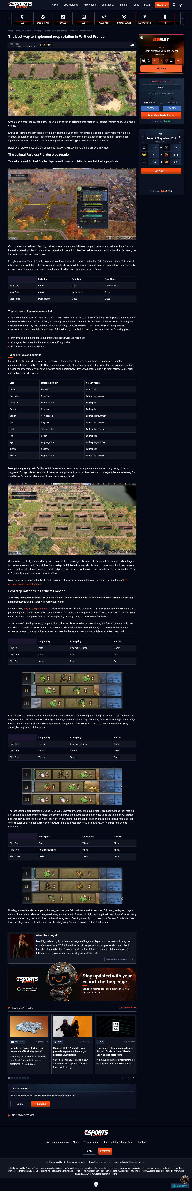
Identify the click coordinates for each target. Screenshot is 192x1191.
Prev (10, 18)
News (55, 4)
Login (147, 5)
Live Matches (71, 4)
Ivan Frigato (15, 44)
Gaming (37, 31)
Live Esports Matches (57, 1142)
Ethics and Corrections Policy (118, 1142)
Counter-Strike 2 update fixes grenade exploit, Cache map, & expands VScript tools (69, 1051)
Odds (136, 4)
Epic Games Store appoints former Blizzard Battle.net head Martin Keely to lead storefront (115, 1051)
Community (108, 4)
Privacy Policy (90, 1142)
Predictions (90, 4)
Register (162, 5)
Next (182, 18)
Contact (142, 1142)
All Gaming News (127, 1007)
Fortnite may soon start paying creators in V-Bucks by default (26, 1050)
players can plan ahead (36, 608)
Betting (124, 4)
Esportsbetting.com (16, 31)
